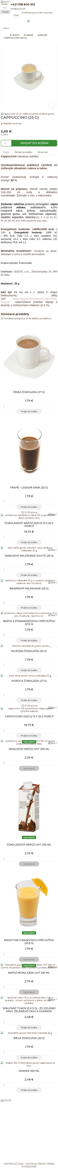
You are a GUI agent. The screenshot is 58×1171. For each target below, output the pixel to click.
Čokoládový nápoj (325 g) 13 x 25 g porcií (29, 525)
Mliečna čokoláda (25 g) (29, 651)
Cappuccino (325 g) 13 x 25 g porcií (29, 716)
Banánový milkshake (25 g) (29, 588)
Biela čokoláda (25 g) (29, 1038)
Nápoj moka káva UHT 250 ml (29, 972)
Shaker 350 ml (29, 1070)
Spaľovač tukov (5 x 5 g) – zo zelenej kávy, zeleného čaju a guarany (29, 1010)
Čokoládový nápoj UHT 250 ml (29, 844)
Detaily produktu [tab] (23, 152)
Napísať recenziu (11, 123)
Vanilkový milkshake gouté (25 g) (29, 555)
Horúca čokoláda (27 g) (29, 680)
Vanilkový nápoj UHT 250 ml (29, 749)
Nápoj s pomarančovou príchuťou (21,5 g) (29, 623)
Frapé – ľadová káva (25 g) (29, 487)
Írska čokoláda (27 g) (29, 392)
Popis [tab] (6, 152)
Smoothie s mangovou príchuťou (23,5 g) (29, 942)
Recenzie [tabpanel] (42, 152)
